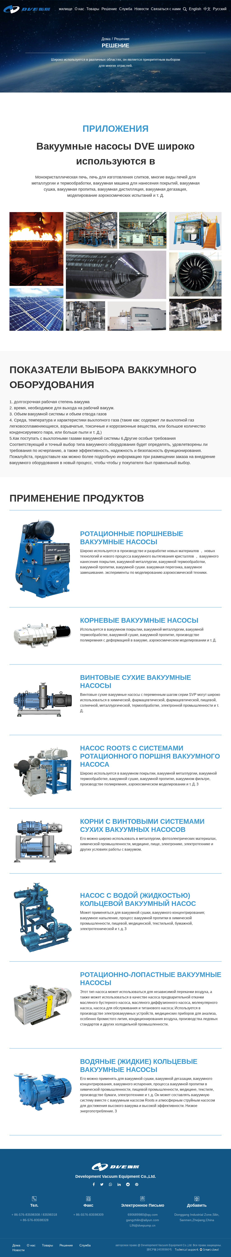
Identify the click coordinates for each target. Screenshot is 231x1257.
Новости (141, 9)
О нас (79, 9)
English (195, 9)
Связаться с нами (166, 9)
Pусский (219, 9)
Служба (125, 9)
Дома (106, 39)
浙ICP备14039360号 (159, 1249)
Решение (109, 9)
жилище (65, 9)
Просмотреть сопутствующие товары (112, 584)
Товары (92, 9)
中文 (207, 9)
